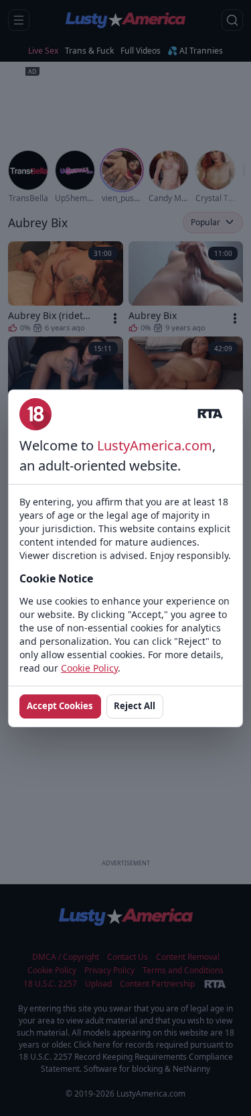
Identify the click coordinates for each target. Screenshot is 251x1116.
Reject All (134, 706)
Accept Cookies (60, 706)
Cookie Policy (89, 668)
